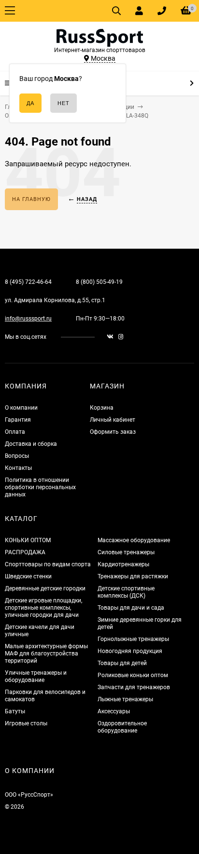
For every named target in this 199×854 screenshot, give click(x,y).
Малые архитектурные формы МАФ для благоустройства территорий (46, 653)
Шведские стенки (28, 576)
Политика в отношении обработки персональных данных (40, 487)
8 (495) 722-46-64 (28, 282)
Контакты (18, 468)
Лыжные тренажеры (125, 699)
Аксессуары (114, 711)
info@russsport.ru (28, 318)
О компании (21, 407)
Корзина (102, 407)
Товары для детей (122, 663)
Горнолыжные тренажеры (133, 639)
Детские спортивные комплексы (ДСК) (126, 592)
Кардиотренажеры (123, 564)
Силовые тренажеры (126, 552)
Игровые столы (26, 723)
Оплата (15, 431)
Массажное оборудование (134, 540)
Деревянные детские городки (45, 588)
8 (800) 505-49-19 (99, 282)
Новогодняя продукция (130, 651)
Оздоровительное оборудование (122, 727)
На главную (31, 199)
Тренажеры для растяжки (133, 576)
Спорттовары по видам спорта (48, 564)
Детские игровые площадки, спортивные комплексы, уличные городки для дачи (43, 607)
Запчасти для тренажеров (134, 687)
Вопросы (17, 456)
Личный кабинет (112, 419)
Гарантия (18, 419)
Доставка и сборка (31, 443)
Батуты (15, 711)
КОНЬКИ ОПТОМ (28, 540)
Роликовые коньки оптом (133, 675)
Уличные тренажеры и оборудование (36, 676)
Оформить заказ (113, 431)
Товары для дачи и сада (131, 607)
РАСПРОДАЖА (25, 552)
